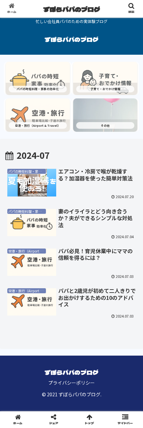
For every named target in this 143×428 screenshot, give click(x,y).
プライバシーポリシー (71, 382)
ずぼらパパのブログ (71, 9)
